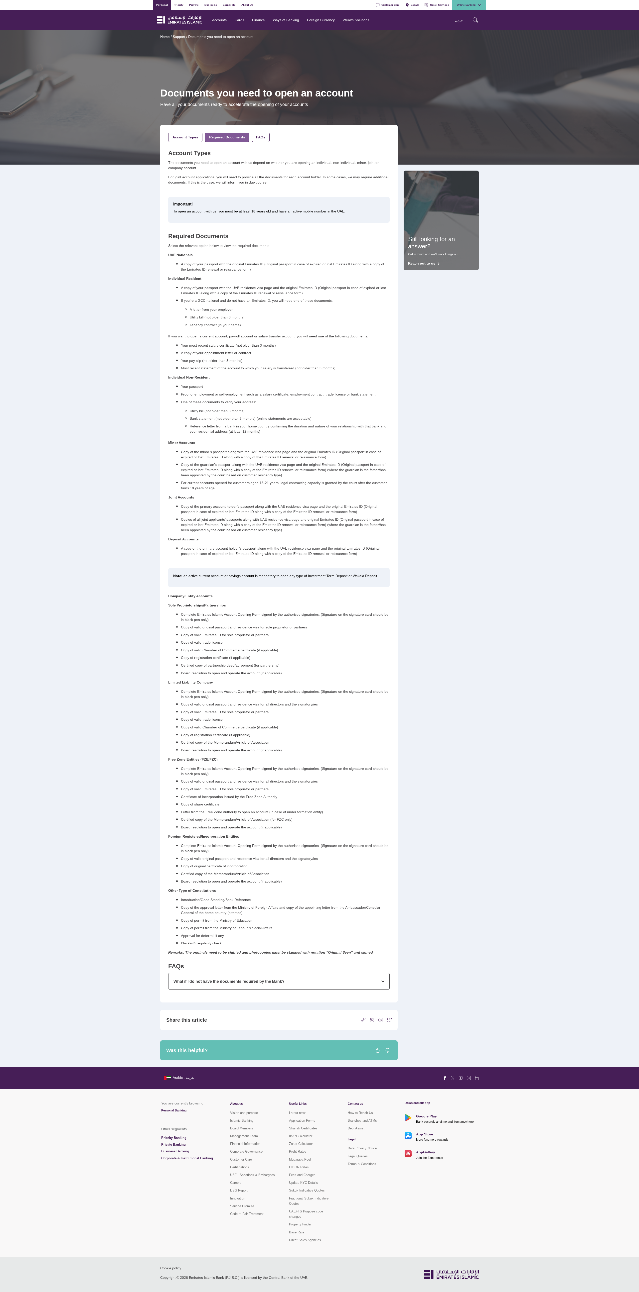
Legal (351, 1139)
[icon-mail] (372, 1019)
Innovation (237, 1198)
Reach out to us (421, 263)
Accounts (219, 20)
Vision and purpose (244, 1113)
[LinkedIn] (477, 1078)
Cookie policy (170, 1268)
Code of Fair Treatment (247, 1214)
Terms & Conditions (362, 1164)
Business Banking (175, 1151)
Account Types (185, 137)
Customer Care (390, 4)
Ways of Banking (286, 20)
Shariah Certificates (303, 1128)
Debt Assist (356, 1128)
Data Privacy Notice (362, 1148)
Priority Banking (173, 1138)
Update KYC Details (303, 1183)
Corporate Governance (246, 1151)
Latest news (298, 1113)
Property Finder (300, 1224)
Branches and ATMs (362, 1120)
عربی (459, 20)
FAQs (260, 137)
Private (194, 4)
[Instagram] (469, 1078)
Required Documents (227, 137)
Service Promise (242, 1206)
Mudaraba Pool (300, 1159)
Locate (415, 4)
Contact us (355, 1103)
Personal (162, 4)
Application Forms (302, 1120)
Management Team (244, 1136)
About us (236, 1103)
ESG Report (239, 1190)
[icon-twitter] (389, 1019)
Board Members (241, 1128)
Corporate (229, 4)
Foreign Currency (321, 20)
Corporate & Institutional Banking (187, 1158)
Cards (239, 20)
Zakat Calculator (301, 1144)
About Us (247, 4)
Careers (235, 1183)
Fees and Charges (302, 1175)
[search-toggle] (475, 20)
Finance (258, 20)
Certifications (239, 1167)
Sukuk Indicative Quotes (307, 1190)
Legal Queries (358, 1156)
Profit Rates (297, 1151)
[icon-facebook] (380, 1019)
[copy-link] (363, 1019)
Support (179, 36)
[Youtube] (461, 1078)
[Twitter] (453, 1078)
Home (165, 36)
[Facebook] (445, 1078)
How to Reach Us (360, 1113)
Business (210, 4)
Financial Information (245, 1144)
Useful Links (298, 1103)
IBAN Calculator (300, 1136)
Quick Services (439, 4)
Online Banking (466, 4)
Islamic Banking (241, 1120)
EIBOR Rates (299, 1167)
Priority (179, 4)
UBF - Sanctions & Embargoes (252, 1175)
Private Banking (173, 1144)
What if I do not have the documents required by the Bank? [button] (229, 981)
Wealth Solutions (356, 20)
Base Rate (296, 1232)
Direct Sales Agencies (305, 1240)
